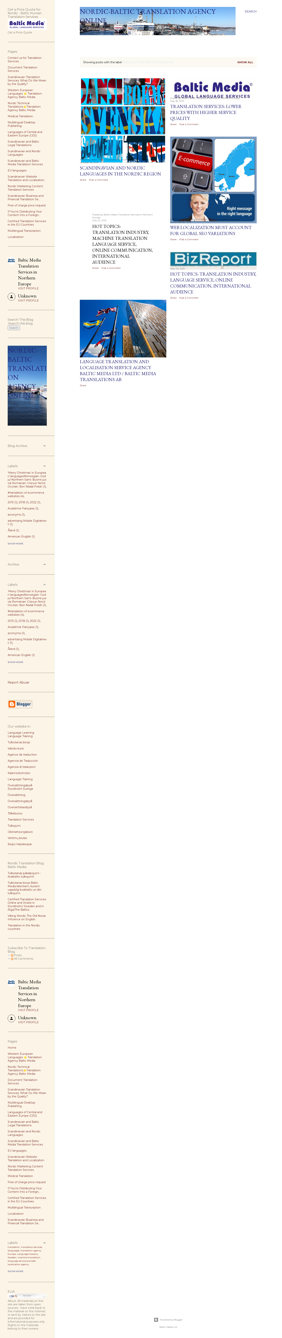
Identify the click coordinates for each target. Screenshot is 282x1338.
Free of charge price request (27, 205)
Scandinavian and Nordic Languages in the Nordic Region (120, 171)
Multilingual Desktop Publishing (21, 124)
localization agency (18, 1264)
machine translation (29, 1257)
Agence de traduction (22, 754)
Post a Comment (98, 179)
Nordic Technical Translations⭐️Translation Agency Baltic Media (24, 106)
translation (14, 1247)
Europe (12, 1253)
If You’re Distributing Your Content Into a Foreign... (25, 213)
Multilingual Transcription (24, 231)
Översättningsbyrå (20, 801)
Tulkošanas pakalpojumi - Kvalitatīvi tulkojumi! (24, 874)
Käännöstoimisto (19, 773)
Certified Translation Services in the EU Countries (27, 222)
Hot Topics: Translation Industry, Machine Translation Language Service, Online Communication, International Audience (122, 244)
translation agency (31, 1250)
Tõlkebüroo (15, 813)
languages (13, 1250)
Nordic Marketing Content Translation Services (25, 187)
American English (21, 536)
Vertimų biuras (17, 838)
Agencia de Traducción (23, 760)
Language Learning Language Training (21, 734)
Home (85, 40)
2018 (23, 502)
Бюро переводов (20, 844)
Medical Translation (20, 116)
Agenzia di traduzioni (21, 767)
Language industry (27, 1253)
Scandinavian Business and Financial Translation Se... (26, 197)
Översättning (16, 795)
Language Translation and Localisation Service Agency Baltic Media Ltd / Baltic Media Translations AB (118, 370)
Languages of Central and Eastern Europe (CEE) (25, 133)
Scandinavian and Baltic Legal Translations (23, 143)
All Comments (23, 958)
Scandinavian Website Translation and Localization (26, 178)
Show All (245, 62)
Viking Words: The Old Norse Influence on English (27, 917)
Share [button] (83, 179)
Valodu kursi (16, 748)
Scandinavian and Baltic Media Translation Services (25, 162)
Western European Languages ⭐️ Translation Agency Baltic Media (25, 93)
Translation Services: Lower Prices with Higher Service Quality (206, 112)
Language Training (20, 779)
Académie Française (22, 508)
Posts (17, 955)
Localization (16, 237)
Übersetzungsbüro (20, 832)
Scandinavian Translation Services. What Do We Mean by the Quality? (27, 80)
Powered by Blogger (171, 1319)
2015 (12, 502)
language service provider (22, 1260)
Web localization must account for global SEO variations (211, 230)
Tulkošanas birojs (19, 742)
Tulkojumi (14, 825)
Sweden (12, 1257)
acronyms (16, 514)
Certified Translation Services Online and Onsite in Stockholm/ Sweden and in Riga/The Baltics (27, 904)
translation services (31, 1247)
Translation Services (21, 819)
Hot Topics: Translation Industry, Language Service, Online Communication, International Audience (213, 283)
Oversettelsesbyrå (20, 807)
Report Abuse (18, 682)
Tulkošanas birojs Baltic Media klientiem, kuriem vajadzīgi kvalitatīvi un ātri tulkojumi (24, 888)
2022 (34, 502)
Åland (13, 530)
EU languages (17, 170)
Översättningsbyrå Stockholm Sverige (20, 787)
